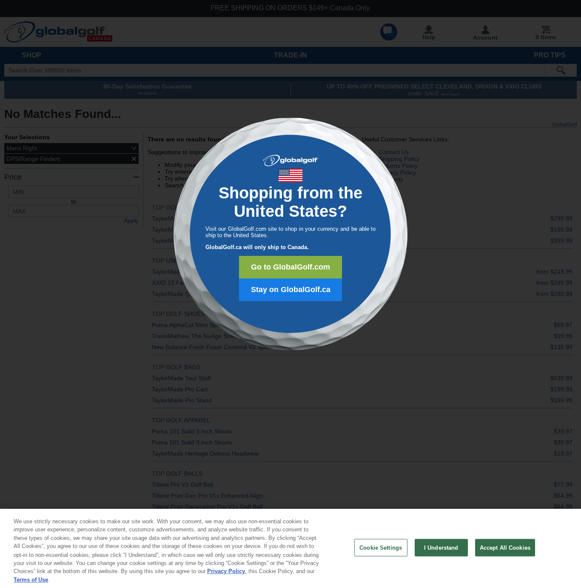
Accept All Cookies (505, 548)
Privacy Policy (226, 571)
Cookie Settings (380, 548)
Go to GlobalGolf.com (290, 267)
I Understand (441, 548)
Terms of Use (31, 579)
